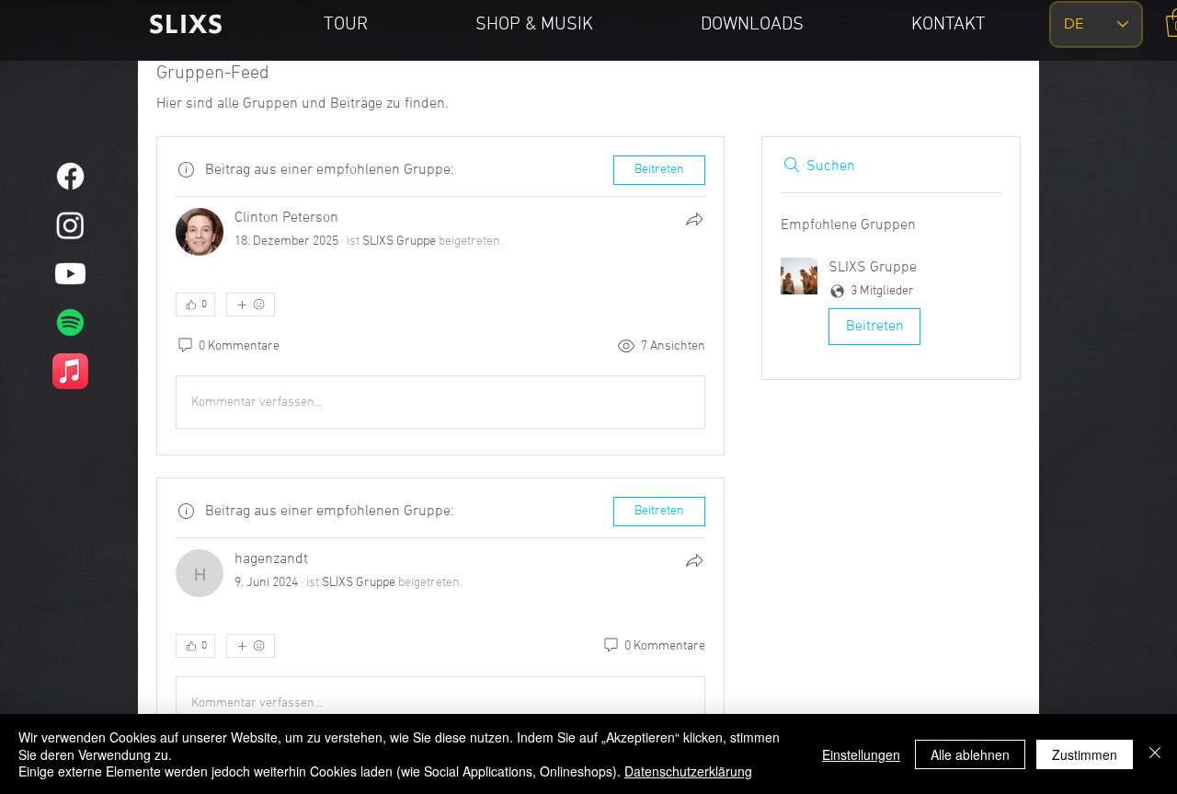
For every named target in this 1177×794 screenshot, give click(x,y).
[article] (440, 295)
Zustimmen (1084, 754)
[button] (891, 304)
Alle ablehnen (970, 754)
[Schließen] (1155, 754)
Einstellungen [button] (861, 754)
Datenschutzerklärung (688, 771)
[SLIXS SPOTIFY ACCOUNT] (70, 322)
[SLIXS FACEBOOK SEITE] (70, 176)
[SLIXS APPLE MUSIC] (70, 371)
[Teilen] (694, 219)
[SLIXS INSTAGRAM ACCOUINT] (70, 225)
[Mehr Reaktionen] (250, 304)
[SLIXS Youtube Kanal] (70, 274)
